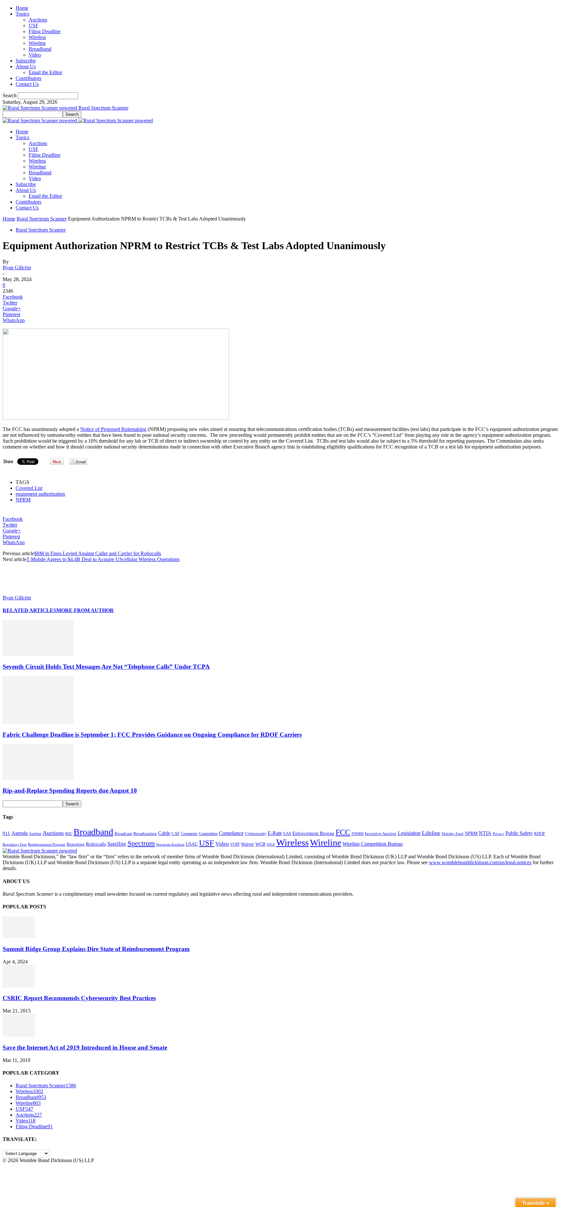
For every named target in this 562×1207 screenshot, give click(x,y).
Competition (208, 834)
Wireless (37, 37)
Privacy (498, 834)
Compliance (231, 833)
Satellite (116, 844)
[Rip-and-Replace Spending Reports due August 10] (38, 778)
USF (33, 25)
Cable (164, 833)
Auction (35, 834)
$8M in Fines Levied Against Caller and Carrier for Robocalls (97, 553)
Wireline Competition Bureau (372, 844)
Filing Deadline (44, 31)
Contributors (28, 78)
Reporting (76, 844)
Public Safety (519, 833)
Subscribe (26, 60)
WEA (271, 844)
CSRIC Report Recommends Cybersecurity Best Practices (79, 998)
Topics (22, 14)
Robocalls (96, 844)
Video (35, 55)
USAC (192, 844)
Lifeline (431, 833)
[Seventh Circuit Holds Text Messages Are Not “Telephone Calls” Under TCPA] (38, 654)
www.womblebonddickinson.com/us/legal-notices (480, 862)
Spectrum (141, 843)
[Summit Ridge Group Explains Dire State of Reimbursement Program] (19, 936)
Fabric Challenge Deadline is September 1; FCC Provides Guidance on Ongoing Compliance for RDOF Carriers (152, 734)
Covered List (29, 488)
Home (22, 8)
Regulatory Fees (15, 844)
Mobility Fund (452, 834)
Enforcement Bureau (313, 833)
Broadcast (123, 833)
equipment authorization (40, 494)
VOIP (235, 844)
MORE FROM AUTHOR (85, 610)
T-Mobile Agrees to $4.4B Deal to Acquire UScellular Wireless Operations (103, 559)
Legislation (409, 833)
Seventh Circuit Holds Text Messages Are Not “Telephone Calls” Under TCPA (106, 666)
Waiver (247, 844)
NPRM (23, 500)
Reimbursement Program (46, 844)
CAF (175, 833)
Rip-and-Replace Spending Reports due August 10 (70, 790)
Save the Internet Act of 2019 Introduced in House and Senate (85, 1047)
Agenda (19, 833)
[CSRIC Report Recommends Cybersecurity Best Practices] (19, 985)
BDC (68, 834)
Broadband (40, 49)
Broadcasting (145, 833)
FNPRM (358, 834)
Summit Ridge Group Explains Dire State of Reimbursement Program (96, 948)
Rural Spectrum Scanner (42, 218)
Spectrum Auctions (170, 844)
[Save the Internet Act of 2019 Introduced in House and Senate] (19, 1035)
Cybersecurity (255, 833)
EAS (287, 833)
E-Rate (275, 833)
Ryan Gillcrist (17, 267)
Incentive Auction (380, 833)
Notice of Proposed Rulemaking (113, 429)
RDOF (539, 833)
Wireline (37, 43)
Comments (189, 833)
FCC (343, 832)
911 (6, 833)
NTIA (485, 833)
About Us (26, 66)
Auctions (38, 19)
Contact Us (27, 84)
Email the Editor (45, 72)
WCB (260, 844)
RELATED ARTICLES (29, 610)
